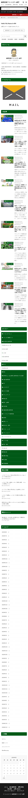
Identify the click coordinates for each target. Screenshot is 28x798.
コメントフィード (6, 746)
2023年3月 (5, 635)
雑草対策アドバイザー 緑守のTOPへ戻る (14, 30)
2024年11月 (5, 562)
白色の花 (5, 448)
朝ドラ (4, 364)
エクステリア (6, 387)
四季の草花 (15, 4)
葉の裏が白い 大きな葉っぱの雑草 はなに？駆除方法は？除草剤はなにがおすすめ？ (13, 518)
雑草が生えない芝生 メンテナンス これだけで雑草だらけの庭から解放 (14, 503)
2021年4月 (5, 715)
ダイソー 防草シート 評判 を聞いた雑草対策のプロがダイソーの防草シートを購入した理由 (21, 144)
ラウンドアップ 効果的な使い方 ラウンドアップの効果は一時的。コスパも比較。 (20, 229)
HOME (3, 17)
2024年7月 (5, 574)
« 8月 (4, 778)
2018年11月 (6, 727)
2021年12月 (5, 685)
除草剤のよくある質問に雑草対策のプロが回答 (13, 375)
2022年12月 (5, 646)
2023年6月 (5, 624)
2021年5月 (5, 712)
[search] (25, 8)
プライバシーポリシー (9, 790)
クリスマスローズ (7, 436)
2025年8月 (5, 532)
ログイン (4, 739)
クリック (14, 74)
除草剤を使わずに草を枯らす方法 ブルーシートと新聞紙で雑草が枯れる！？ (20, 123)
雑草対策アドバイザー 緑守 (10, 2)
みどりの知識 (6, 391)
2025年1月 (5, 555)
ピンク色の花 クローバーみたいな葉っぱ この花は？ (20, 249)
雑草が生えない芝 (9, 201)
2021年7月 (5, 704)
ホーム (2, 4)
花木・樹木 (5, 444)
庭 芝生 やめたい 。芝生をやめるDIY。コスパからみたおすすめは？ (21, 270)
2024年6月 (5, 578)
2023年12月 (5, 601)
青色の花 (5, 398)
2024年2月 (5, 593)
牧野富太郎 (5, 368)
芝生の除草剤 (10, 11)
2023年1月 (5, 643)
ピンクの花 (5, 440)
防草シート (5, 421)
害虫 (4, 371)
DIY (4, 383)
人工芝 (4, 352)
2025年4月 (5, 543)
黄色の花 (5, 452)
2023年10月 (5, 608)
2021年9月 (5, 696)
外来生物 (5, 406)
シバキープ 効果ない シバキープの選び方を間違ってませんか (14, 496)
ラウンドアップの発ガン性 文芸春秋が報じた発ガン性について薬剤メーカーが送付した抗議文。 (20, 311)
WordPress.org (5, 750)
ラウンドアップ (10, 283)
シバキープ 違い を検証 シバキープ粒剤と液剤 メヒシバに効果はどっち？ (14, 483)
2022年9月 (5, 658)
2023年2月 (5, 639)
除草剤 (14, 11)
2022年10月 (5, 654)
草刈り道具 (5, 360)
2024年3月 (5, 589)
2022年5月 (5, 673)
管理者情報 (5, 463)
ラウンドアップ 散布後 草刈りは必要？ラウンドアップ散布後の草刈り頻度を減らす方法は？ (21, 290)
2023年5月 (5, 627)
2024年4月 (5, 585)
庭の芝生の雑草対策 (7, 341)
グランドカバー (6, 432)
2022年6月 (5, 669)
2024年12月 (5, 558)
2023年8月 (5, 616)
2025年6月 (5, 539)
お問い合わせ (17, 789)
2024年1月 (5, 597)
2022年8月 (5, 662)
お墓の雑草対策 (6, 379)
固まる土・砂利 (6, 425)
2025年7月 (5, 536)
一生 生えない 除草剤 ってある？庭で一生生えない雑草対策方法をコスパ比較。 (21, 187)
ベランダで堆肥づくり (8, 337)
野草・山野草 (6, 402)
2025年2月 (5, 551)
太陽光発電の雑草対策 (8, 410)
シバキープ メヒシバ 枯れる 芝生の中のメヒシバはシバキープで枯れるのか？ (14, 476)
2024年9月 (5, 570)
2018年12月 (5, 723)
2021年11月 (5, 689)
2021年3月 (5, 719)
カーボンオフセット (7, 333)
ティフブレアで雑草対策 (8, 413)
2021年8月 (5, 700)
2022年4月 (5, 677)
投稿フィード (5, 742)
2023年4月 (5, 631)
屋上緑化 (21, 4)
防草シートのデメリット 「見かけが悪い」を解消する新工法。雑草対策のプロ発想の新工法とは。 (20, 208)
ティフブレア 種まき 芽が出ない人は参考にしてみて (13, 489)
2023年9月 (5, 612)
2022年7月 (5, 666)
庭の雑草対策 (8, 4)
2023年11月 (5, 604)
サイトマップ (20, 790)
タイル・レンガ (6, 429)
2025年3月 (5, 547)
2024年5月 (5, 581)
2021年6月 (5, 708)
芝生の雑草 (3, 11)
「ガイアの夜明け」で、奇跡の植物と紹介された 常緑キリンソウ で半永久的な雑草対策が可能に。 (20, 165)
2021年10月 (5, 692)
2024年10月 (5, 566)
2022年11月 (5, 650)
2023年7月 (5, 620)
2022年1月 (5, 681)
